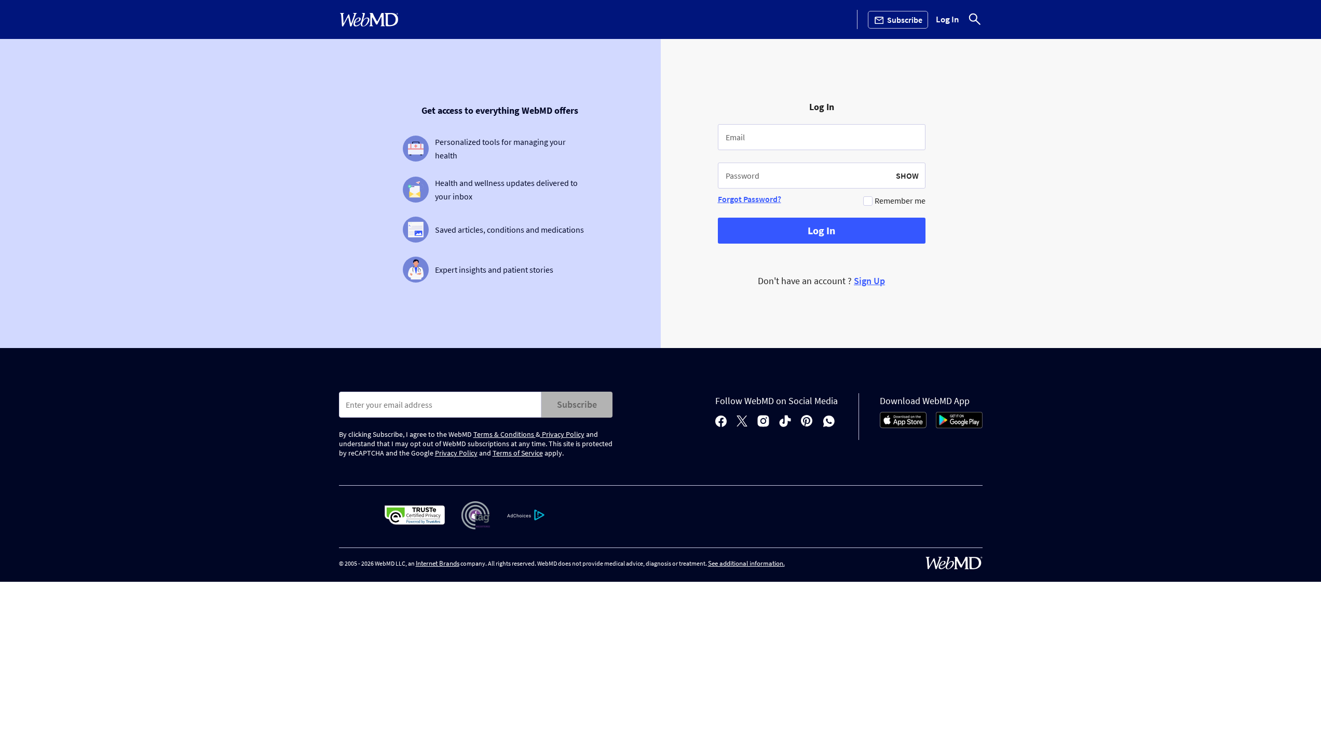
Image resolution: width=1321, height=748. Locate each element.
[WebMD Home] (369, 19)
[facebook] (721, 422)
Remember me (900, 200)
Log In (947, 20)
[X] (742, 422)
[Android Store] (959, 425)
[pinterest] (807, 422)
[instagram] (763, 422)
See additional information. (746, 563)
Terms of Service (518, 453)
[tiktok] (785, 422)
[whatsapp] (829, 422)
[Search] (975, 19)
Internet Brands (437, 563)
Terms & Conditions (504, 434)
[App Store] (903, 425)
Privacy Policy (562, 434)
